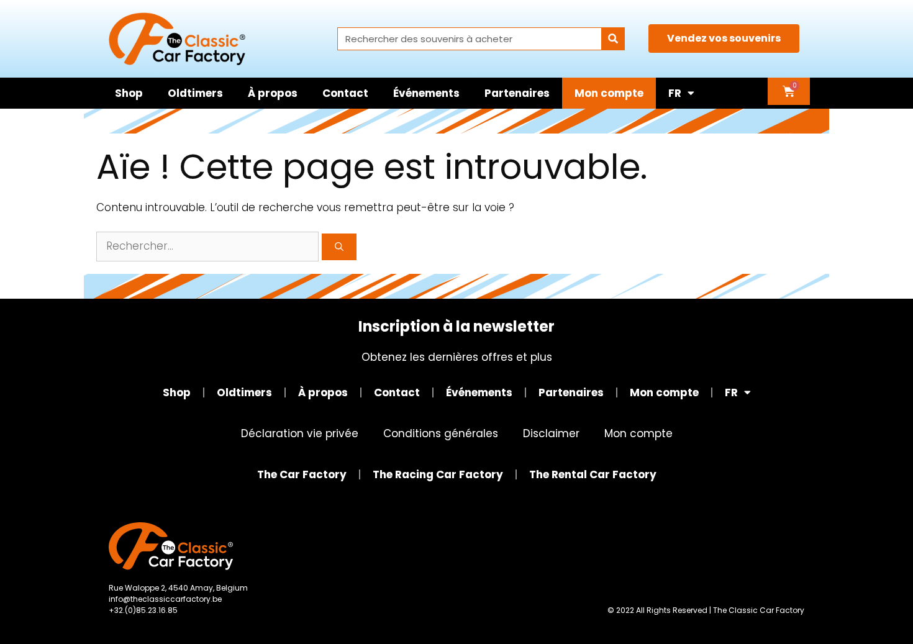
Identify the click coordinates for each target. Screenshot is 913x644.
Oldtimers (195, 93)
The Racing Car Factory (438, 474)
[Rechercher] (612, 39)
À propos (273, 93)
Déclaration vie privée (299, 433)
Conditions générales (440, 433)
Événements (426, 93)
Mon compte (609, 93)
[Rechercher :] (209, 245)
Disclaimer (551, 433)
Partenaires (517, 93)
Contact (345, 93)
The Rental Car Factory (592, 474)
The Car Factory (302, 474)
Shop (129, 93)
